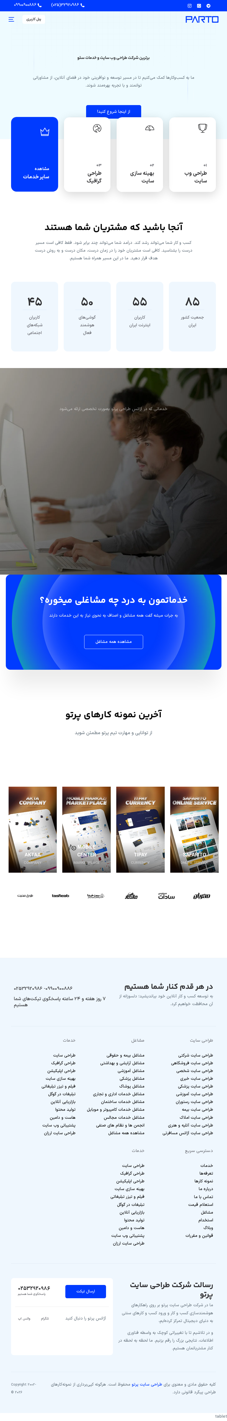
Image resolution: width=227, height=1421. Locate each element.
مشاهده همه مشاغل (126, 1133)
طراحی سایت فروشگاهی (192, 1063)
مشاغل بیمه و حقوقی (126, 1055)
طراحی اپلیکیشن (61, 1071)
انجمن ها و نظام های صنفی (120, 1125)
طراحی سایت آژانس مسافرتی (187, 1133)
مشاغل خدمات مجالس (124, 1118)
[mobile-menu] (13, 19)
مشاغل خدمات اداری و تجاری (119, 1094)
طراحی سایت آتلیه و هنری (190, 1125)
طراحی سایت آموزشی (194, 1094)
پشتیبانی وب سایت (59, 1125)
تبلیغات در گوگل (62, 1094)
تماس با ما (203, 1197)
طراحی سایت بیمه (197, 1110)
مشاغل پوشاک (132, 1086)
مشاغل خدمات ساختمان (123, 1102)
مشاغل (207, 1212)
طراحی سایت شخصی (194, 1071)
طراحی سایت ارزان (60, 1133)
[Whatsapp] (199, 5)
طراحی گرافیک (63, 1063)
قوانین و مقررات (199, 1236)
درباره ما (206, 1189)
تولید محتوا (65, 1110)
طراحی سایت (64, 1055)
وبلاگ (208, 1228)
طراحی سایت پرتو (147, 1384)
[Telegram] (208, 5)
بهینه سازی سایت (61, 1079)
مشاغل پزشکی (132, 1079)
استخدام (205, 1220)
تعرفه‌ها (206, 1173)
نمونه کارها (204, 1181)
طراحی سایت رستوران (194, 1102)
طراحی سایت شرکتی (195, 1055)
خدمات (206, 1166)
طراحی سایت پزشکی (195, 1086)
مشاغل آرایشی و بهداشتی (122, 1063)
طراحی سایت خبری (196, 1079)
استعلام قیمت (200, 1205)
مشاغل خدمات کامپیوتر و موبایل (116, 1110)
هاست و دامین (63, 1118)
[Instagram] (191, 5)
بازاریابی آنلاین (63, 1102)
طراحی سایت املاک (196, 1118)
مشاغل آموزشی (131, 1071)
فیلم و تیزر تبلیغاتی (59, 1086)
